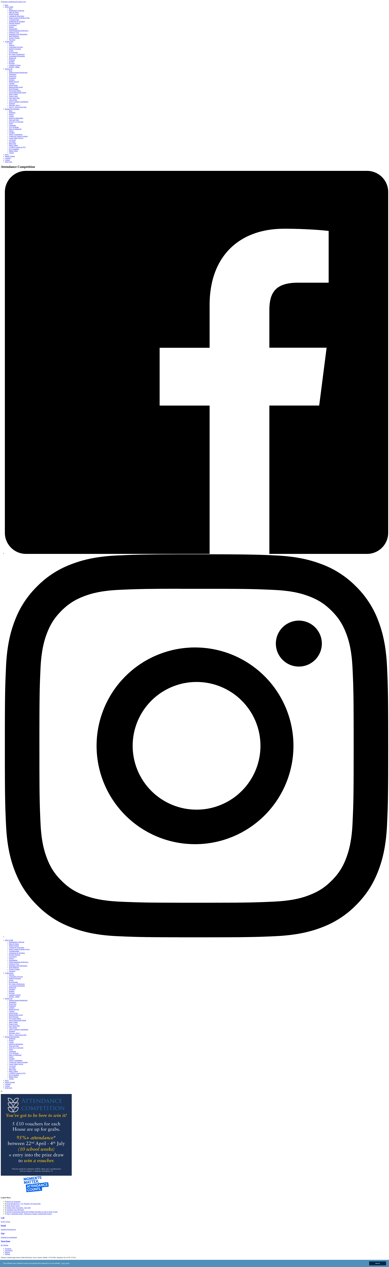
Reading (11, 61)
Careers (11, 116)
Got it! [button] (377, 1263)
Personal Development (12, 109)
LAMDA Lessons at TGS (17, 147)
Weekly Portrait (14, 14)
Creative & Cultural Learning (18, 136)
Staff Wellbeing (14, 36)
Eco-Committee (14, 149)
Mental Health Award (16, 87)
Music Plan (12, 143)
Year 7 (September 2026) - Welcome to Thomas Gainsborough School (29, 1214)
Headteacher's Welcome (16, 10)
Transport (12, 103)
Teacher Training (14, 38)
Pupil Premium (13, 89)
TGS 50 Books (14, 127)
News (7, 154)
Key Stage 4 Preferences (17, 54)
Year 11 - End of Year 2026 (17, 107)
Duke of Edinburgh (15, 129)
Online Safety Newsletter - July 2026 (18, 1208)
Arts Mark (12, 142)
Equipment (12, 78)
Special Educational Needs (17, 92)
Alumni (11, 153)
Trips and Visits (14, 120)
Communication (14, 20)
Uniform (11, 80)
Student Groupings (15, 49)
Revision (12, 63)
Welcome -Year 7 (14, 105)
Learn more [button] (65, 1263)
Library (11, 131)
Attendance (12, 74)
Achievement (9, 41)
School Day (13, 76)
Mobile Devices (14, 81)
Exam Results (13, 52)
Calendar (8, 158)
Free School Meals (15, 91)
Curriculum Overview (16, 47)
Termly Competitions (15, 134)
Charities (12, 133)
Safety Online (13, 94)
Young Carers (13, 96)
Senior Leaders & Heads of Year (19, 18)
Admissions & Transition (17, 21)
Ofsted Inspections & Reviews (18, 30)
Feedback (12, 60)
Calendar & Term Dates (16, 16)
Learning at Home (15, 65)
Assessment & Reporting (17, 56)
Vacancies (12, 40)
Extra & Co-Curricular (16, 122)
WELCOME (9, 7)
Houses (11, 114)
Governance (13, 25)
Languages (12, 125)
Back (6, 5)
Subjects (11, 45)
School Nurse (13, 85)
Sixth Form (8, 162)
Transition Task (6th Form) (15, 1210)
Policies (11, 27)
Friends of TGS (14, 32)
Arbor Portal (13, 100)
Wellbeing (12, 112)
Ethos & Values (14, 12)
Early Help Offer (14, 98)
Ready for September (13, 1202)
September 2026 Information (18, 34)
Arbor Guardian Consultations (18, 102)
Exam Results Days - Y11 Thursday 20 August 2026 (23, 1204)
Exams (11, 51)
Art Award (12, 140)
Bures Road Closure (13, 1206)
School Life (8, 69)
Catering (11, 83)
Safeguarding (13, 29)
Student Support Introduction (18, 72)
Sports (11, 123)
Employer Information (16, 118)
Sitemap (7, 1254)
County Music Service (16, 138)
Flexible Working (14, 23)
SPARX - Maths (14, 67)
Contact (7, 160)
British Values (13, 151)
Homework (12, 58)
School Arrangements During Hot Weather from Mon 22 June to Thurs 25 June (32, 1212)
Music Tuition (13, 145)
